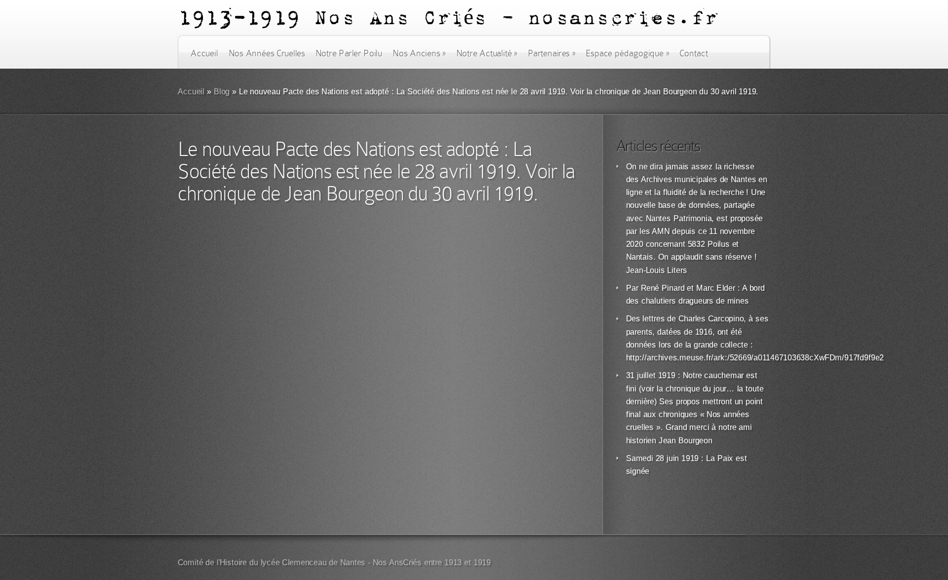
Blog (222, 91)
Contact (693, 53)
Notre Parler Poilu (349, 53)
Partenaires (551, 53)
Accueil (204, 53)
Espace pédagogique (627, 53)
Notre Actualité (486, 53)
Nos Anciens (419, 53)
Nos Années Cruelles (267, 53)
